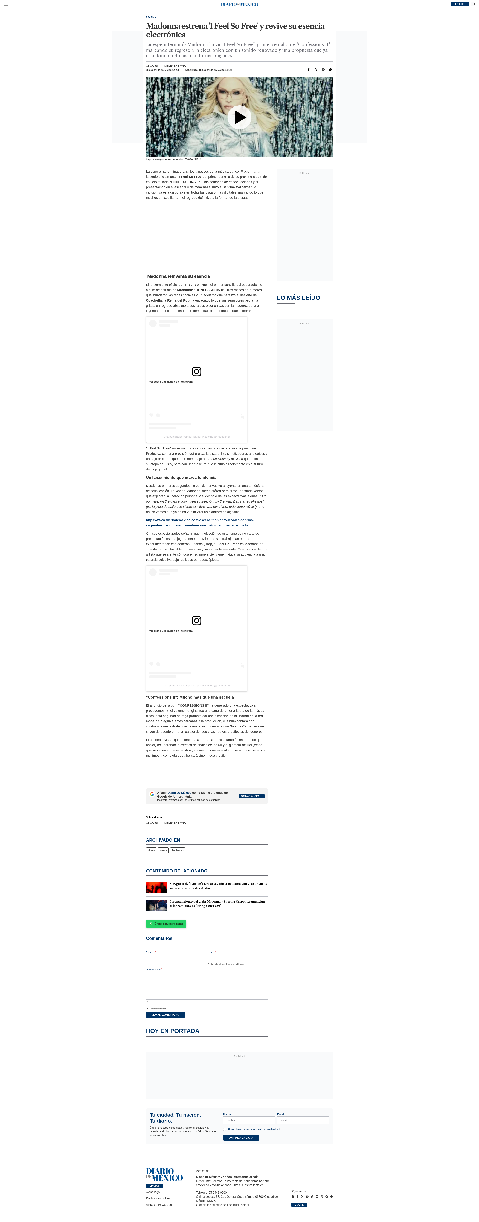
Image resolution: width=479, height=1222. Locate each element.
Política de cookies (158, 1198)
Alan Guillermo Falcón (166, 66)
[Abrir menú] (6, 4)
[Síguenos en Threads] (321, 1196)
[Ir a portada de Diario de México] (164, 1174)
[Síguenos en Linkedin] (316, 1196)
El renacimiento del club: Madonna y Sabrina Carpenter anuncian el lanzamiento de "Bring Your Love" (217, 904)
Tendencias (178, 850)
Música (163, 850)
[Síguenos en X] (302, 1196)
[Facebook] (308, 69)
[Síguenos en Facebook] (297, 1196)
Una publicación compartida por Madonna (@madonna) (197, 436)
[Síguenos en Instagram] (292, 1196)
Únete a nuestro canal (169, 923)
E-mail (212, 952)
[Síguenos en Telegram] (326, 1196)
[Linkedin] (323, 69)
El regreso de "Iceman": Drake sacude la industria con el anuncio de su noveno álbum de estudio (218, 886)
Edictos (154, 1185)
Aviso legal (153, 1192)
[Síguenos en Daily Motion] (331, 1196)
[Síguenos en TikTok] (312, 1196)
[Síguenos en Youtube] (307, 1196)
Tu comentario (154, 969)
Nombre (151, 952)
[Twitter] (316, 69)
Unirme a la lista (241, 1137)
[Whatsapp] (330, 69)
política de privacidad (269, 1129)
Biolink (299, 1205)
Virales (151, 850)
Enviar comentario (165, 1014)
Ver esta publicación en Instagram (171, 381)
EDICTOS (460, 4)
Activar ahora (250, 796)
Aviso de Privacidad (159, 1204)
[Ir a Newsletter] (473, 4)
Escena (151, 17)
